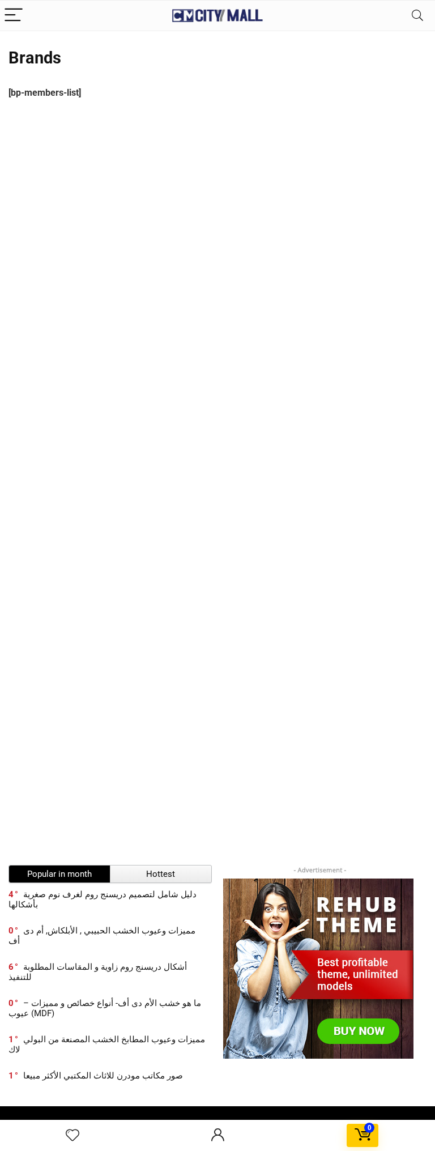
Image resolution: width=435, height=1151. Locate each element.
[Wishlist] (72, 1135)
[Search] (417, 16)
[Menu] (13, 16)
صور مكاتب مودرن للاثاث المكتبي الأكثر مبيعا (103, 1076)
